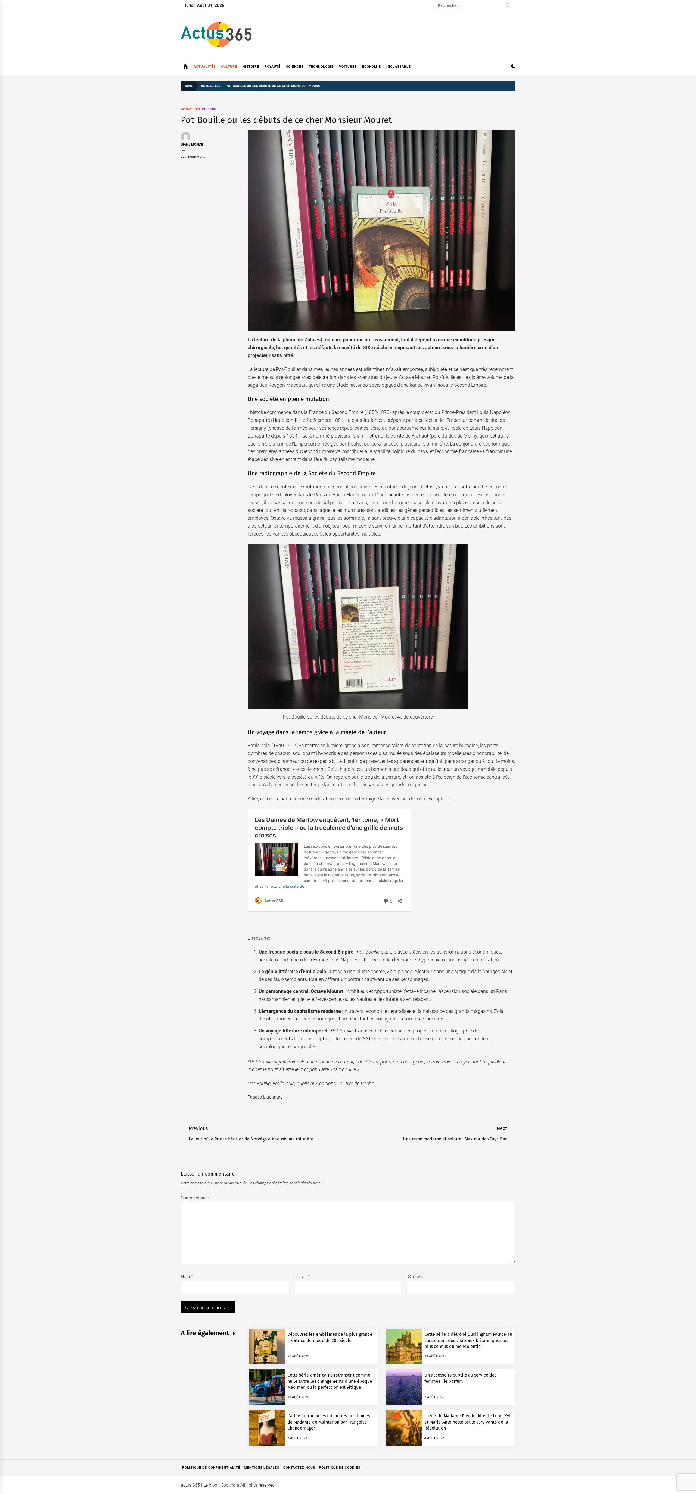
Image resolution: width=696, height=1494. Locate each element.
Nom (187, 1276)
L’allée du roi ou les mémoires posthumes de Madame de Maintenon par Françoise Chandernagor (328, 1422)
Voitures (348, 67)
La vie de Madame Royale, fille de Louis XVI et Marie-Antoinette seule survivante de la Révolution (467, 1422)
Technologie (321, 67)
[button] (513, 66)
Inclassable (398, 67)
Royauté (273, 67)
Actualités (205, 67)
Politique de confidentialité (211, 1468)
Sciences (294, 67)
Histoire (251, 67)
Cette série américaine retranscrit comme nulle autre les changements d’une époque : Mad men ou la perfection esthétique (331, 1381)
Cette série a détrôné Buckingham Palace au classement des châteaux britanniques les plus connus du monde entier (468, 1340)
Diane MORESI (192, 144)
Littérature (272, 1097)
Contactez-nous (299, 1468)
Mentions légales (261, 1468)
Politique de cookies (340, 1468)
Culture (229, 67)
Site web (416, 1276)
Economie (371, 67)
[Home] (186, 66)
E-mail (302, 1276)
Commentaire (195, 1198)
